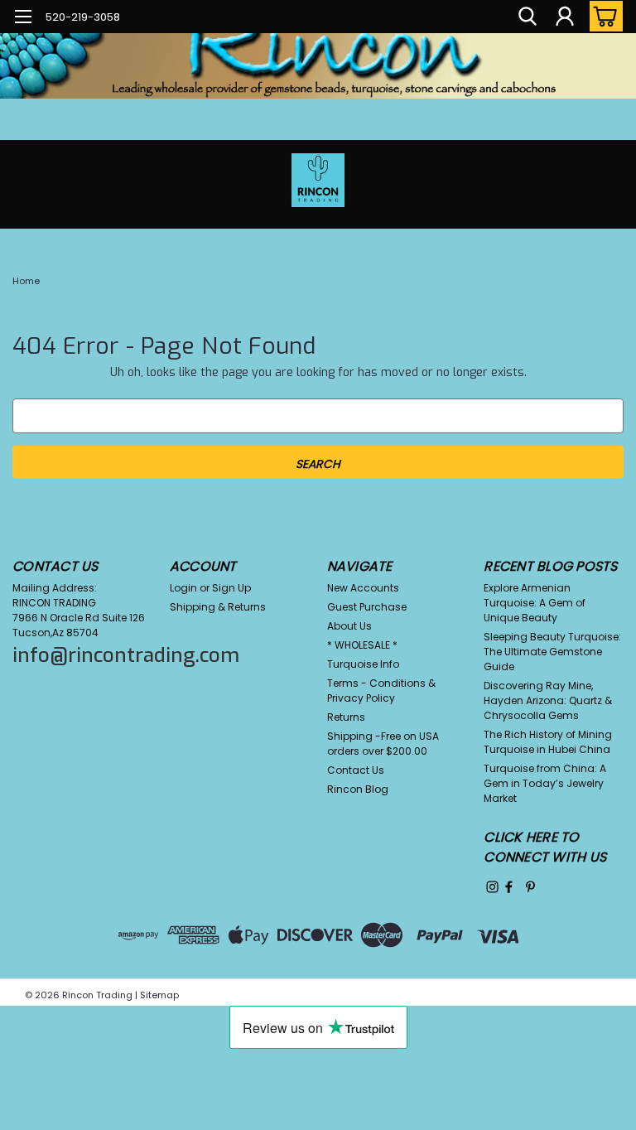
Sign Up (231, 588)
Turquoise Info (363, 664)
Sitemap (159, 995)
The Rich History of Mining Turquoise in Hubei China (548, 741)
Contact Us (355, 770)
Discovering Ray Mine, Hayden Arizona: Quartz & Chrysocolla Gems (548, 700)
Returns (346, 717)
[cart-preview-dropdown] (602, 16)
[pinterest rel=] (530, 887)
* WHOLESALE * (362, 645)
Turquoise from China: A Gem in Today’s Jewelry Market (545, 783)
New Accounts (363, 588)
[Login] (564, 16)
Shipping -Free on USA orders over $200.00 (383, 743)
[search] (527, 16)
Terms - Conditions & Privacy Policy (381, 690)
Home (26, 280)
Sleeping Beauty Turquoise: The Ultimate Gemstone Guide (552, 652)
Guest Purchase (367, 607)
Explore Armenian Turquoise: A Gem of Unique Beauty (534, 603)
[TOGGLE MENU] (23, 18)
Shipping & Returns (218, 607)
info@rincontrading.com (125, 655)
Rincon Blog (357, 789)
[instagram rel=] (492, 887)
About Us (349, 626)
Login (183, 588)
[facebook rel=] (509, 887)
